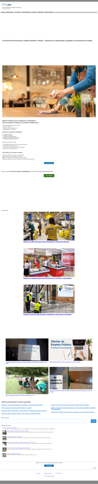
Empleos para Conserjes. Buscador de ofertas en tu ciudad (16, 407)
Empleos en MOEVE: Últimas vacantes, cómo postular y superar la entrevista (20, 413)
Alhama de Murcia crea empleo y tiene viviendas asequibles (18, 430)
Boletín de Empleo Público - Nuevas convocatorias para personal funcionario (65, 361)
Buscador (3, 12)
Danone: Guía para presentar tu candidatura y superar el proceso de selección (21, 442)
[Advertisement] (49, 25)
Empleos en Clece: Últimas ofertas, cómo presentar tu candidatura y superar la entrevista (24, 410)
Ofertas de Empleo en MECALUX (11, 427)
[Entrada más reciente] (2, 168)
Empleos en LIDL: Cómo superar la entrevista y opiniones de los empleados (70, 405)
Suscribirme (34, 12)
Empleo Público (18, 12)
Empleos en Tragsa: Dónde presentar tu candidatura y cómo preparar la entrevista (22, 405)
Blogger (52, 476)
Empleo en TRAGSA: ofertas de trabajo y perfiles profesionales (18, 447)
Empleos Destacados (26, 12)
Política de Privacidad (48, 473)
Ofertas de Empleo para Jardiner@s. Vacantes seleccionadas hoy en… (20, 395)
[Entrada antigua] (95, 168)
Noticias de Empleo (9, 12)
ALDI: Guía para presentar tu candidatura (14, 436)
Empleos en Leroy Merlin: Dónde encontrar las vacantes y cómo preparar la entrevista (72, 412)
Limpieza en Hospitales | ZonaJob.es (13, 453)
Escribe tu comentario (49, 12)
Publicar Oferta (40, 12)
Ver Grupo (49, 175)
